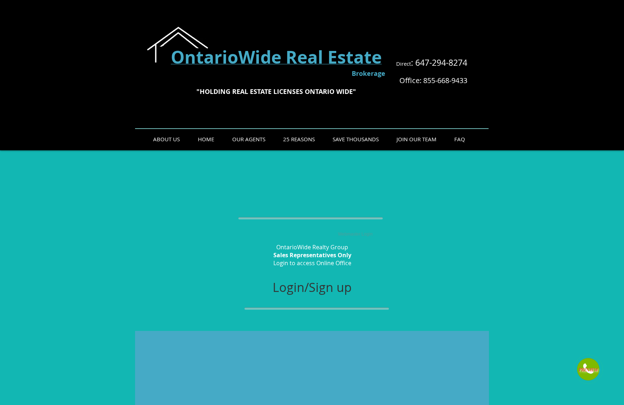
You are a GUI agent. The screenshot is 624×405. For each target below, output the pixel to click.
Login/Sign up (312, 287)
